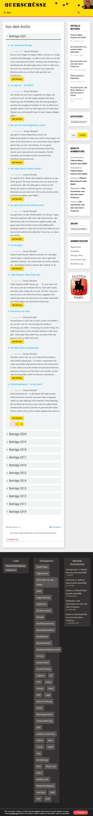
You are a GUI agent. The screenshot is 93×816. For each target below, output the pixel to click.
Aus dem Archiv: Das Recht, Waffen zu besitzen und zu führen (78, 91)
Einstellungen (14, 813)
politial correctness (46, 734)
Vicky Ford (51, 766)
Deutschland (43, 662)
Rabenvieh (70, 601)
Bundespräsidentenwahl (48, 649)
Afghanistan (42, 573)
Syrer (50, 740)
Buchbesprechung (45, 623)
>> (21, 424)
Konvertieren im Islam (20, 311)
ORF (39, 727)
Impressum (11, 570)
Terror (40, 747)
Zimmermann (71, 569)
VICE (39, 766)
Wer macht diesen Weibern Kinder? (25, 168)
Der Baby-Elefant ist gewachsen (24, 347)
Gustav (69, 590)
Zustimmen (81, 812)
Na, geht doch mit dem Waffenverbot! (27, 205)
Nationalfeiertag (44, 721)
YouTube (41, 792)
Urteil (50, 747)
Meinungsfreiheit (45, 714)
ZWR (52, 792)
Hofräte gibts (16, 245)
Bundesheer (42, 636)
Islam (50, 688)
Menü (8, 12)
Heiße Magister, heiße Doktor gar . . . (26, 274)
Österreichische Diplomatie (77, 76)
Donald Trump (43, 669)
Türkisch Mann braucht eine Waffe (78, 36)
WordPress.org (76, 263)
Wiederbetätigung (45, 785)
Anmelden (56, 527)
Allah (39, 591)
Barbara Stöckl (44, 610)
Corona (40, 656)
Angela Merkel (43, 597)
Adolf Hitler (42, 567)
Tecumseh (70, 580)
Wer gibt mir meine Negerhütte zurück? (27, 125)
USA (38, 753)
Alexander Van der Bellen (45, 582)
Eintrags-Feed (76, 255)
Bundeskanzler (44, 643)
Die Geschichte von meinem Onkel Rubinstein (78, 49)
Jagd (48, 695)
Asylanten (41, 604)
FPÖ (39, 682)
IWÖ (38, 695)
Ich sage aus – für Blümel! (22, 85)
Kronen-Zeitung (44, 701)
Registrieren (75, 247)
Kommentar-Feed (78, 259)
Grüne (48, 682)
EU (51, 675)
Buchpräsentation (45, 630)
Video (39, 772)
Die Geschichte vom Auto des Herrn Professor (78, 64)
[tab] (33, 231)
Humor (40, 688)
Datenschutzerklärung (15, 566)
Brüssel (40, 617)
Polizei (40, 740)
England (40, 675)
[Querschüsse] (47, 4)
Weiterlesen (17, 79)
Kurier (39, 708)
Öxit (48, 798)
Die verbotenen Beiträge (21, 45)
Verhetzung (42, 760)
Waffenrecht (42, 779)
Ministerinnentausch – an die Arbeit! (26, 384)
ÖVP (39, 798)
